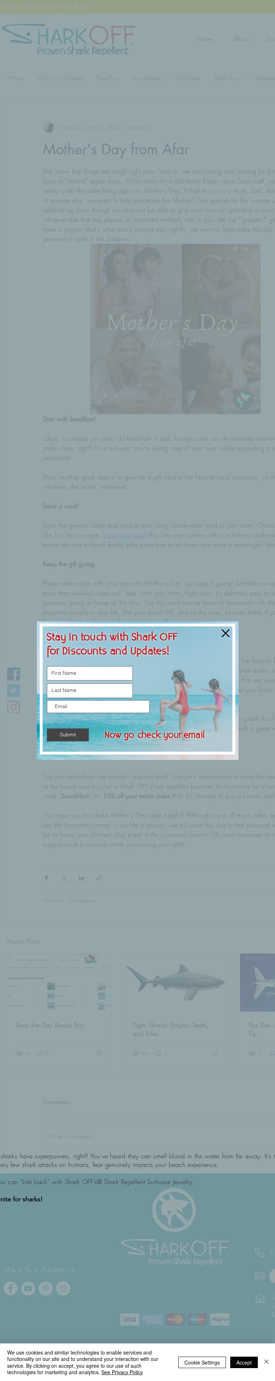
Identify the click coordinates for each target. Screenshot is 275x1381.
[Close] (266, 1362)
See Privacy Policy (122, 1372)
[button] (226, 633)
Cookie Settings (202, 1362)
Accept (244, 1362)
